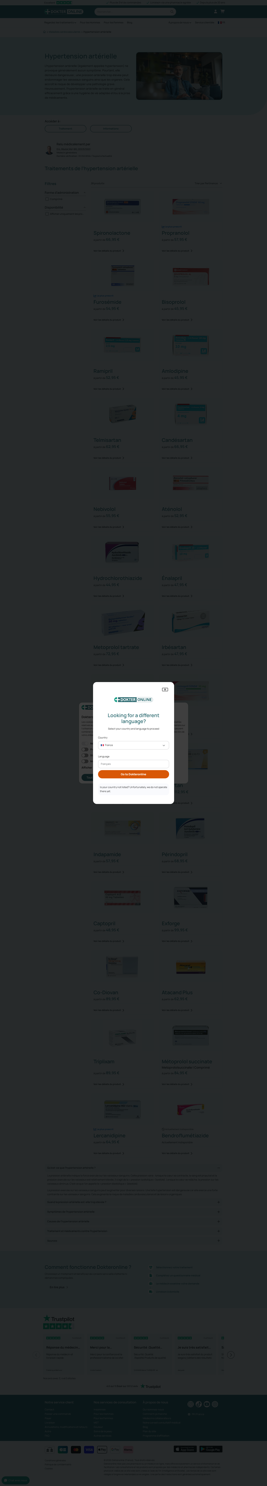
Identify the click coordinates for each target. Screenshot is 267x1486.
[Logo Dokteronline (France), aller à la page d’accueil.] (133, 699)
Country (102, 737)
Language (103, 756)
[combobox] (133, 745)
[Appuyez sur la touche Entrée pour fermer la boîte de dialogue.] (165, 689)
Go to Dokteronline (133, 774)
